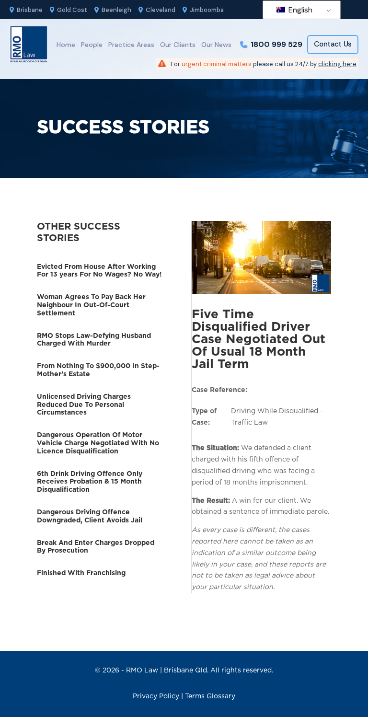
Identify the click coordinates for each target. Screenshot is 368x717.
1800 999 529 (276, 44)
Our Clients (178, 44)
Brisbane (30, 9)
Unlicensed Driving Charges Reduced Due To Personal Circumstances (84, 404)
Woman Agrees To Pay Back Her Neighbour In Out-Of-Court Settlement (91, 305)
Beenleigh (116, 9)
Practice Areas (131, 44)
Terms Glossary (210, 696)
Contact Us (333, 44)
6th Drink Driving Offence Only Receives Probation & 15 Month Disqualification (89, 482)
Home (66, 44)
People (92, 44)
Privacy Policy (156, 696)
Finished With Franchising (81, 573)
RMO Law (142, 670)
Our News (216, 44)
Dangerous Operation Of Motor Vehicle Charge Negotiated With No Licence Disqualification (98, 443)
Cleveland (160, 9)
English (299, 10)
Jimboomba (207, 9)
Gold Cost (72, 9)
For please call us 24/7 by (263, 64)
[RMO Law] (29, 44)
